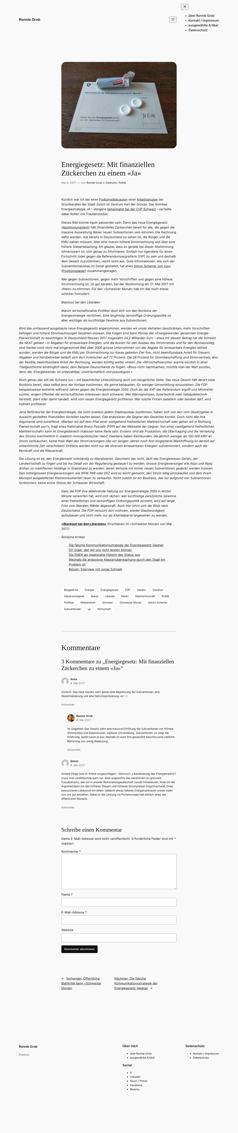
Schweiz (107, 602)
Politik (122, 182)
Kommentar (71, 851)
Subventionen (72, 609)
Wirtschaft (103, 609)
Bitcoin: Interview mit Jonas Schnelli (95, 569)
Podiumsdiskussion (113, 199)
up (89, 609)
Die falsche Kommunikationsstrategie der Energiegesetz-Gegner (116, 545)
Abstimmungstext (75, 227)
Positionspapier (73, 271)
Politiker (69, 602)
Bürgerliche (71, 589)
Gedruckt (111, 182)
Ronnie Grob (29, 19)
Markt (124, 596)
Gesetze (157, 589)
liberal (94, 596)
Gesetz (141, 589)
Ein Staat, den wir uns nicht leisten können (100, 550)
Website (67, 930)
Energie (89, 589)
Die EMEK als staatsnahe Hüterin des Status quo (104, 555)
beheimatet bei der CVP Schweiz (131, 209)
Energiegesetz (109, 589)
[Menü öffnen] (173, 20)
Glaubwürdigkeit (74, 596)
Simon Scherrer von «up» (152, 266)
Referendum (88, 602)
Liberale (110, 596)
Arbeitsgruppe (147, 199)
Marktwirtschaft (145, 596)
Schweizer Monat (130, 602)
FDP (127, 589)
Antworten (67, 704)
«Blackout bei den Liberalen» (83, 524)
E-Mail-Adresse (74, 912)
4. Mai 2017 (77, 683)
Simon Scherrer (157, 602)
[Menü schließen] (185, 7)
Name (67, 894)
